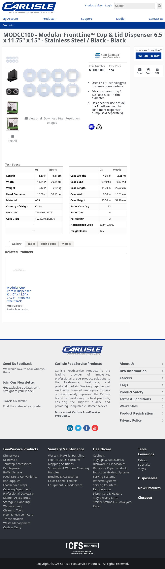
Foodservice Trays (15, 485)
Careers (126, 378)
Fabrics (143, 460)
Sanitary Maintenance (66, 449)
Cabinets (99, 455)
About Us (127, 363)
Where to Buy (149, 56)
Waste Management (16, 523)
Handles (53, 472)
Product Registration (136, 413)
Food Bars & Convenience (20, 476)
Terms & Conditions (135, 399)
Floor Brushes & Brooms (64, 460)
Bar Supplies (11, 481)
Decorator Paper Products (110, 468)
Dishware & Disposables (109, 464)
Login (108, 5)
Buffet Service (12, 472)
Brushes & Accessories (63, 476)
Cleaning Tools (13, 510)
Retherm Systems (105, 481)
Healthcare (102, 449)
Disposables (147, 478)
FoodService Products (20, 449)
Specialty (144, 464)
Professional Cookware (18, 493)
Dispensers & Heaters (107, 493)
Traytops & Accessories (108, 460)
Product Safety (93, 5)
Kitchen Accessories (16, 498)
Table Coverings (146, 451)
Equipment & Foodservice (65, 485)
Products (8, 25)
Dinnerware (11, 455)
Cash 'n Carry (12, 527)
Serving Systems (104, 476)
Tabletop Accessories (17, 464)
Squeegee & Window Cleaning (68, 468)
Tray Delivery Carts (105, 498)
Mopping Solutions (61, 464)
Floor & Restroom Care (18, 515)
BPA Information (133, 371)
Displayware (11, 468)
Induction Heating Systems (111, 472)
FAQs (124, 385)
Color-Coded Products (62, 481)
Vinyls (142, 469)
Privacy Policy (131, 420)
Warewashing (12, 506)
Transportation (13, 519)
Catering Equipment (17, 489)
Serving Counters (104, 485)
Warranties (129, 406)
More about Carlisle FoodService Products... (77, 414)
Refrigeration (102, 489)
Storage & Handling (16, 502)
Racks (97, 506)
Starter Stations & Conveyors (112, 502)
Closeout (145, 497)
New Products (149, 488)
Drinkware (10, 460)
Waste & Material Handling (66, 455)
